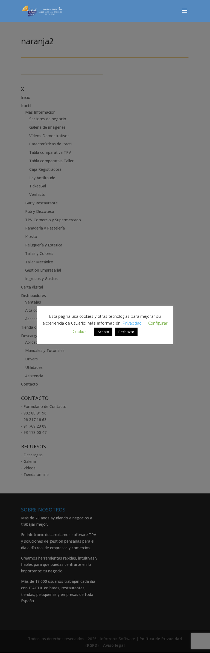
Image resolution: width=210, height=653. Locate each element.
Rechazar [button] (126, 331)
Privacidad (132, 323)
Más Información (104, 323)
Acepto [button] (103, 331)
